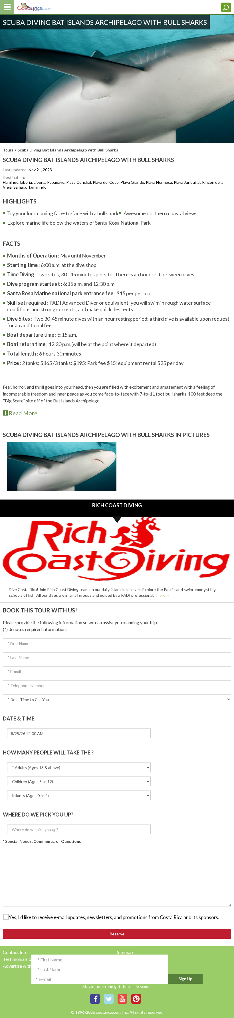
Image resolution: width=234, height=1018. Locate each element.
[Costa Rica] (34, 6)
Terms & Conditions (136, 966)
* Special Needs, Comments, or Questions (42, 841)
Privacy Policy (131, 959)
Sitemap (125, 952)
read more (23, 413)
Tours (8, 149)
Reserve (117, 933)
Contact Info (15, 952)
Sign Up (185, 978)
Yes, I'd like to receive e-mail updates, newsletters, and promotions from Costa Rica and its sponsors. (114, 917)
